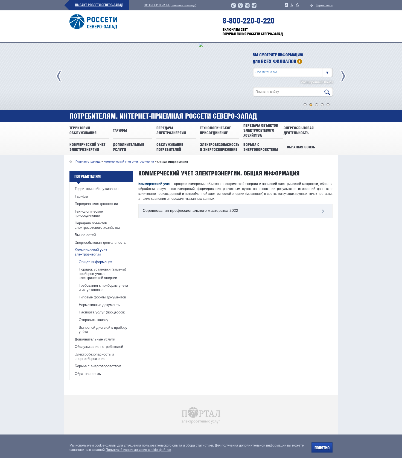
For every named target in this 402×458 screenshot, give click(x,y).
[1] (305, 104)
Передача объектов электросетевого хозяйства (97, 225)
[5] (328, 104)
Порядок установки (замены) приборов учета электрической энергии (102, 273)
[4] (322, 104)
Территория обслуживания (96, 189)
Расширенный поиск (317, 82)
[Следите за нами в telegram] (254, 7)
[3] (316, 104)
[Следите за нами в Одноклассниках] (240, 7)
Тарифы (81, 196)
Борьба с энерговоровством (98, 366)
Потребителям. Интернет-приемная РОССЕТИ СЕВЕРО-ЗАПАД (163, 116)
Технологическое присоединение (89, 213)
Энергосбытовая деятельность (100, 242)
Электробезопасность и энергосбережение (94, 356)
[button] (328, 72)
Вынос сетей (85, 235)
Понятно (322, 447)
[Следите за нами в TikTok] (233, 7)
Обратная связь (88, 374)
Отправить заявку (93, 320)
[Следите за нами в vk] (247, 7)
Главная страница (87, 161)
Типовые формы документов (102, 297)
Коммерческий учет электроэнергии (129, 161)
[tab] (235, 211)
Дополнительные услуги (95, 339)
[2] (311, 104)
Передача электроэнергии (96, 204)
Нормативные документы (99, 305)
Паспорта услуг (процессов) (102, 312)
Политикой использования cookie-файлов (138, 450)
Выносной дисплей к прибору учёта (103, 329)
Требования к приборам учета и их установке (103, 287)
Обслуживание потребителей (99, 347)
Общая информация (95, 262)
